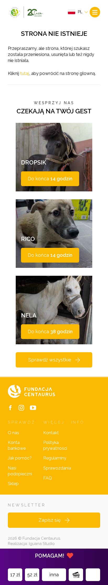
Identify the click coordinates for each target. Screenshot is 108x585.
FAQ (47, 478)
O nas (13, 432)
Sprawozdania (57, 468)
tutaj (24, 73)
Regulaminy (54, 458)
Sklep (13, 483)
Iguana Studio (42, 543)
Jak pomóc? (20, 458)
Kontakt (51, 432)
